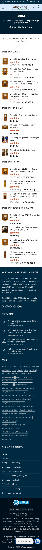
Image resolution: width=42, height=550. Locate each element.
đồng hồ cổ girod (21, 392)
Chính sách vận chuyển (11, 467)
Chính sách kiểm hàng (11, 488)
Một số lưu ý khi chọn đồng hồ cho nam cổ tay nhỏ (22, 350)
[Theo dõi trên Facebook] (4, 306)
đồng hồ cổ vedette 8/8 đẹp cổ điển (14, 435)
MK (3, 373)
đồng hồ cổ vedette (9, 421)
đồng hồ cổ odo (28, 406)
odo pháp (15, 373)
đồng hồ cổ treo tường (24, 417)
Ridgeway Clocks (8, 377)
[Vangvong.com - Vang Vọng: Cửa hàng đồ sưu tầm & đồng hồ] (21, 8)
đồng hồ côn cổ (28, 388)
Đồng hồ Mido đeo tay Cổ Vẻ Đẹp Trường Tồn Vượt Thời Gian (22, 331)
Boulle (4, 366)
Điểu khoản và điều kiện (12, 493)
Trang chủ (7, 21)
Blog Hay (28, 513)
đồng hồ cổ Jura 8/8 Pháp (11, 406)
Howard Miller (34, 366)
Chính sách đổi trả (9, 484)
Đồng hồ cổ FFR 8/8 (9, 381)
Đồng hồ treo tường (25, 381)
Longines (33, 370)
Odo (8, 373)
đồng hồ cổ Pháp (8, 417)
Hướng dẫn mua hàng (11, 462)
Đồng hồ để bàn (7, 388)
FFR (10, 366)
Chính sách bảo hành (10, 480)
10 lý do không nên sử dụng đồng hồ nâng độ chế (23, 322)
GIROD (16, 366)
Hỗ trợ (4, 454)
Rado (29, 373)
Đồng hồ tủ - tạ (7, 384)
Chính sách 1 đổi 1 (21, 515)
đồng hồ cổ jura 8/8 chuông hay (13, 403)
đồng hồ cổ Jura (8, 399)
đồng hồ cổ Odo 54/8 (26, 410)
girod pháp (24, 366)
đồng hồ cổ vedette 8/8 (10, 428)
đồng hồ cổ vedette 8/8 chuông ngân (15, 432)
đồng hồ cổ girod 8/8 (9, 395)
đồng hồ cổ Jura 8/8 (23, 399)
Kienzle (20, 370)
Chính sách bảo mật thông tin (14, 475)
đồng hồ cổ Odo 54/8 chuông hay (14, 414)
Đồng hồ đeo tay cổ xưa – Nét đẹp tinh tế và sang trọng (23, 341)
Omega (23, 373)
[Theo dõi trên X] (16, 306)
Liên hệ (5, 458)
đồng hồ (18, 388)
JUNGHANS (6, 370)
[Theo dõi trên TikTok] (12, 306)
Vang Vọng (18, 21)
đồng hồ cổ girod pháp (27, 395)
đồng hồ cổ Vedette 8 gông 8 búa (13, 425)
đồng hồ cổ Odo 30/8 (9, 410)
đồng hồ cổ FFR (7, 392)
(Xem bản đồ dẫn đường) (22, 524)
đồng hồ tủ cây (7, 439)
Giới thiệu (13, 513)
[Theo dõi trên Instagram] (8, 306)
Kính (26, 370)
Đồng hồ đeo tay (21, 384)
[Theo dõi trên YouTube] (20, 306)
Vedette (18, 377)
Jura (14, 370)
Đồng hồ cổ (28, 377)
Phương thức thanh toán (12, 471)
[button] (3, 7)
